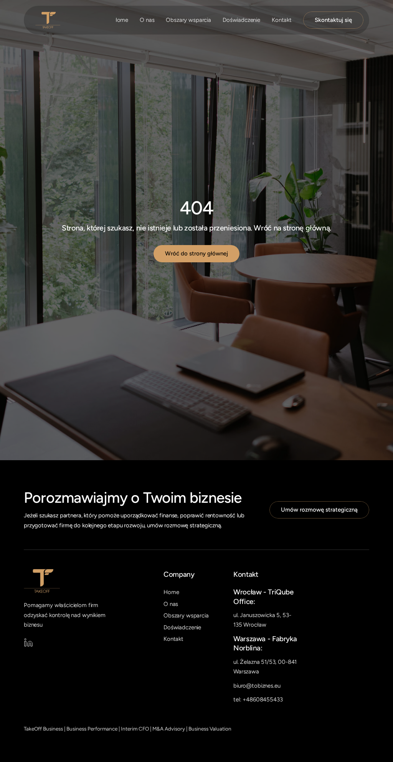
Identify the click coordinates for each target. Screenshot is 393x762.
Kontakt (282, 19)
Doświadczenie (241, 19)
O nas (147, 19)
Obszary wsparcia (188, 19)
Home (120, 19)
